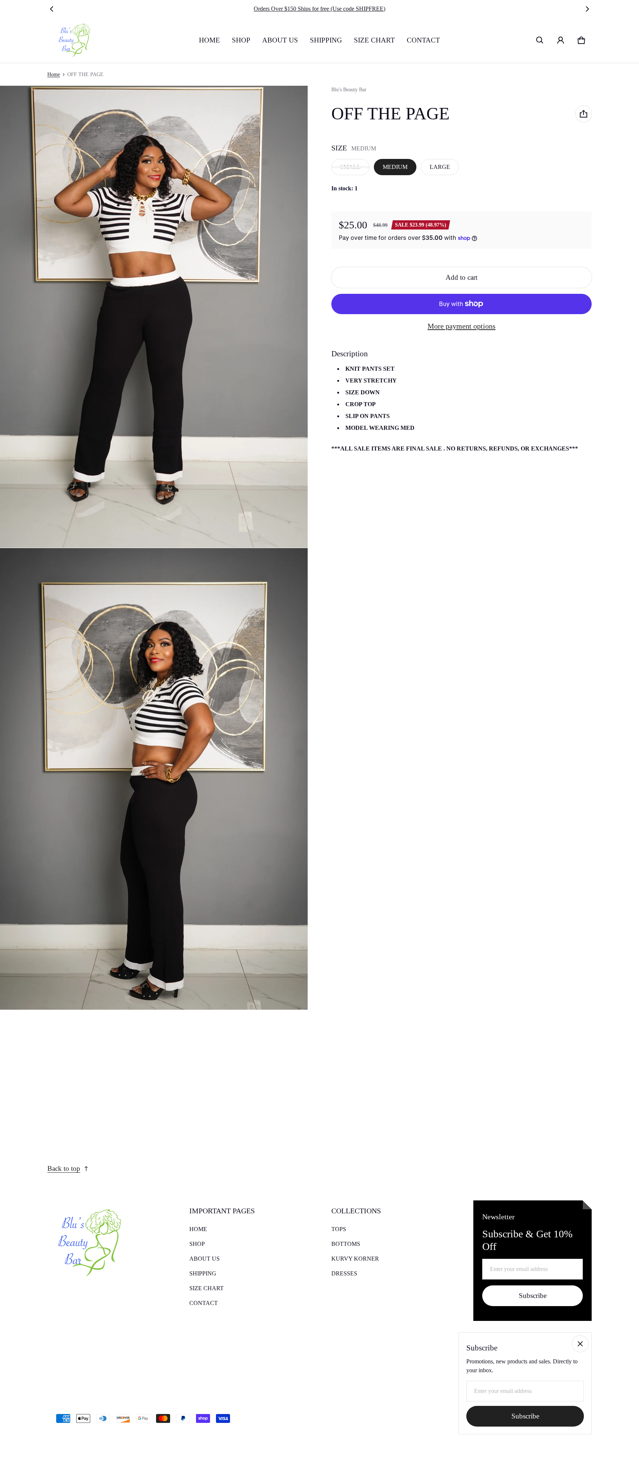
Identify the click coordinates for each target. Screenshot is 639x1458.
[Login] (560, 40)
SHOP (241, 40)
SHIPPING (326, 40)
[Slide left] (51, 8)
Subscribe (533, 1295)
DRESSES (344, 1273)
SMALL (350, 167)
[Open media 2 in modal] (154, 317)
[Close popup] (580, 1344)
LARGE (440, 167)
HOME (209, 40)
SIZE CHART (374, 40)
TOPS (338, 1229)
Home (53, 74)
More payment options (461, 326)
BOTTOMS (345, 1244)
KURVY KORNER (355, 1258)
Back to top (63, 1168)
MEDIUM (395, 167)
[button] (540, 40)
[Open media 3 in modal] (154, 779)
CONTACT (423, 40)
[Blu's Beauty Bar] (71, 40)
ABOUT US (280, 40)
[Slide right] (587, 8)
